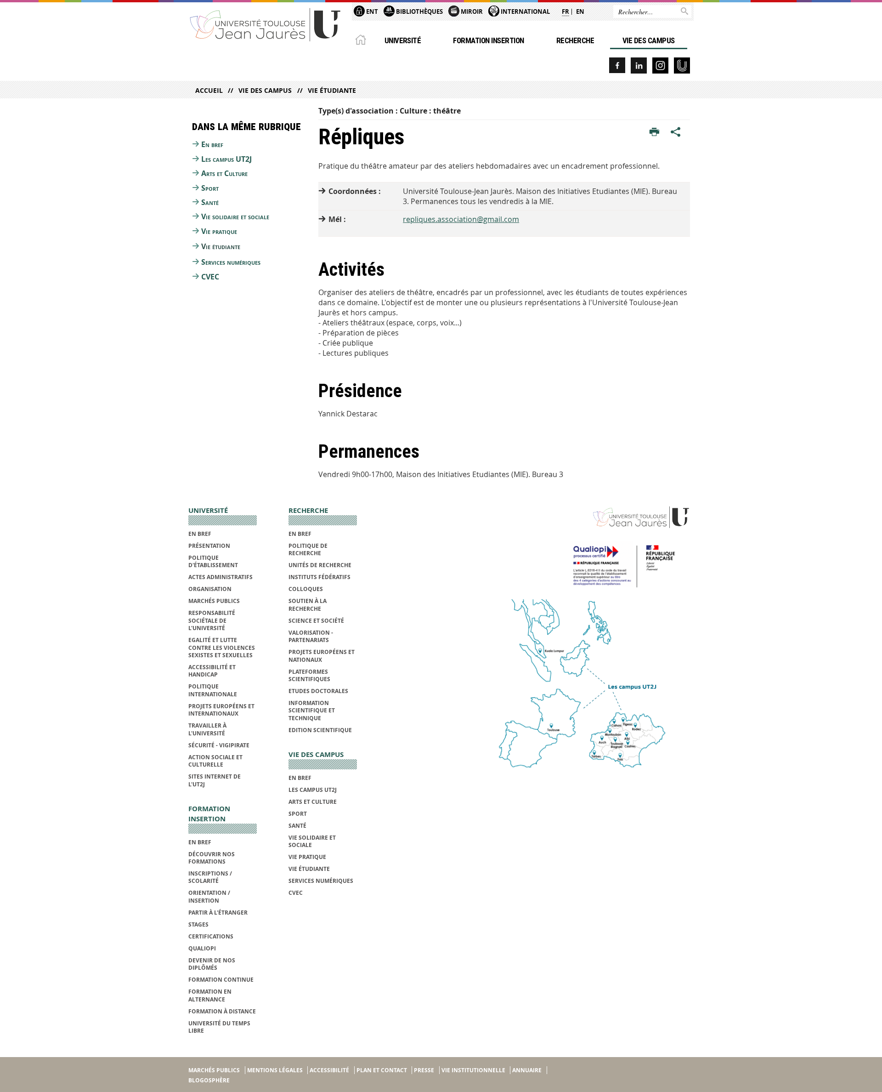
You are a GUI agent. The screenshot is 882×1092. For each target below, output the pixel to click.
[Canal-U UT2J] (682, 65)
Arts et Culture (224, 173)
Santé (210, 202)
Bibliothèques (419, 11)
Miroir (471, 11)
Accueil (209, 90)
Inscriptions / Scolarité (210, 877)
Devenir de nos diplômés (211, 964)
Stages (198, 924)
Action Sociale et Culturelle (215, 760)
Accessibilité (329, 1070)
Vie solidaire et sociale (235, 216)
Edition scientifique (320, 730)
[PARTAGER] (675, 132)
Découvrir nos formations (211, 857)
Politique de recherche (308, 549)
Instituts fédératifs (319, 577)
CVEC (210, 277)
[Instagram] (660, 65)
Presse (424, 1070)
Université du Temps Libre (219, 1027)
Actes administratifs (220, 577)
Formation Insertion (488, 40)
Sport (210, 188)
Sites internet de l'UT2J (214, 780)
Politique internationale (212, 690)
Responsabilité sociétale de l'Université (211, 620)
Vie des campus (648, 40)
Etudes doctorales (318, 691)
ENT (371, 11)
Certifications (210, 936)
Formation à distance (222, 1011)
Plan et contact (381, 1070)
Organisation (210, 589)
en (580, 11)
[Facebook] (617, 65)
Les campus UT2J (226, 159)
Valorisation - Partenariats (310, 636)
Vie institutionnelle (473, 1070)
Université (402, 40)
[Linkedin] (639, 65)
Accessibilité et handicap (212, 670)
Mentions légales (275, 1070)
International (524, 11)
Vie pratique (219, 231)
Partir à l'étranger (218, 912)
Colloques (305, 589)
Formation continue (221, 980)
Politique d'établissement (213, 561)
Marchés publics (214, 601)
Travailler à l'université (207, 729)
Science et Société (316, 621)
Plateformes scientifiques (309, 675)
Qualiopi (202, 948)
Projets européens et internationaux (221, 709)
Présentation (209, 546)
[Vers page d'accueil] (265, 24)
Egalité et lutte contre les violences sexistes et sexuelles (221, 647)
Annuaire (527, 1070)
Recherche (575, 40)
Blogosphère (209, 1080)
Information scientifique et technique (311, 710)
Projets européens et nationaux (321, 655)
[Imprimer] (654, 132)
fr (565, 11)
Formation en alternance (210, 995)
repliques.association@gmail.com (461, 219)
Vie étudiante (332, 90)
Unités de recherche (319, 565)
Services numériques (230, 262)
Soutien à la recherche (307, 604)
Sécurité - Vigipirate (218, 745)
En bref (212, 144)
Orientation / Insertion (209, 896)
